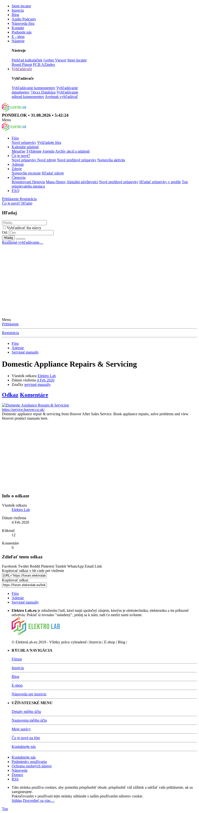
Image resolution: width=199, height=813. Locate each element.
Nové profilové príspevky (76, 160)
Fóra (15, 138)
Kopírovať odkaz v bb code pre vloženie (33, 571)
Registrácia (10, 333)
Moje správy (21, 729)
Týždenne (33, 151)
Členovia (18, 177)
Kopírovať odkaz (15, 580)
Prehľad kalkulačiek (27, 60)
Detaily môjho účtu (26, 711)
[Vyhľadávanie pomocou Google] (20, 239)
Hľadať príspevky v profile (160, 182)
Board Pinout (22, 64)
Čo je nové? (21, 156)
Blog (15, 15)
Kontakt (18, 28)
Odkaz (10, 395)
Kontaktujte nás (24, 746)
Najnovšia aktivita (111, 160)
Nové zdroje (46, 160)
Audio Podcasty (24, 19)
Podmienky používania (29, 762)
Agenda (48, 151)
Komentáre (34, 395)
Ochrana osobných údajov (32, 766)
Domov (17, 775)
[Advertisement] (99, 281)
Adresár (18, 164)
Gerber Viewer (54, 60)
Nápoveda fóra (23, 23)
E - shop (18, 37)
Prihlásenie (10, 324)
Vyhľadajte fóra (49, 142)
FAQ (15, 191)
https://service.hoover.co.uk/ (23, 409)
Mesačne (18, 151)
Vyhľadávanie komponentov (33, 88)
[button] (6, 120)
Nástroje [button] (18, 41)
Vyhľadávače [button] (22, 69)
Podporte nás (22, 32)
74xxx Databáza (43, 92)
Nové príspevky (24, 142)
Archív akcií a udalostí (72, 151)
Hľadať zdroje (53, 173)
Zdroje (17, 169)
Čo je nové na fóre (26, 738)
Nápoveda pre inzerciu (29, 694)
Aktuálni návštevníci (82, 182)
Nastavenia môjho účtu (29, 720)
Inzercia (18, 10)
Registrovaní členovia (28, 182)
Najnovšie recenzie (26, 173)
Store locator (21, 6)
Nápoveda (19, 770)
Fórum (17, 659)
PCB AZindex (44, 64)
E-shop (17, 685)
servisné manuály (37, 384)
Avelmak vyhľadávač (61, 97)
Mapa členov (56, 182)
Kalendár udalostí (25, 147)
